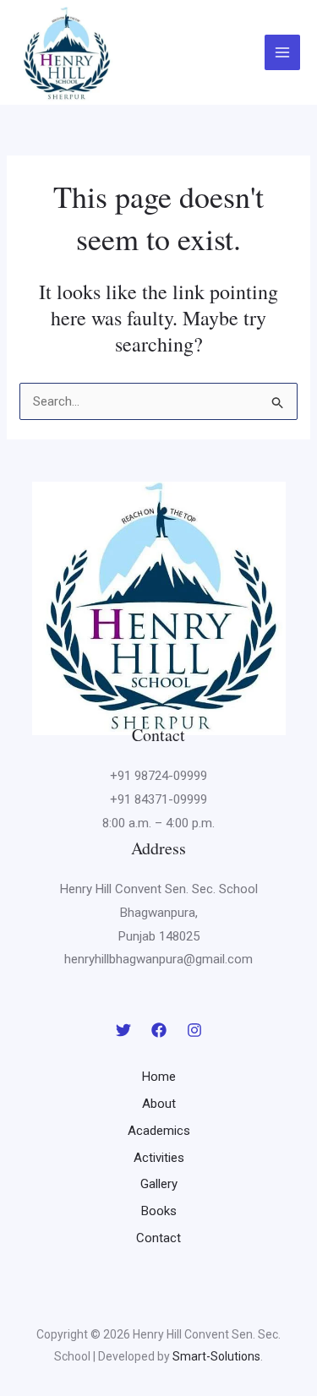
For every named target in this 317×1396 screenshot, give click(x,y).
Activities (159, 1157)
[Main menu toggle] (283, 53)
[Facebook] (159, 1030)
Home (159, 1076)
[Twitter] (123, 1030)
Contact (158, 1238)
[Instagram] (194, 1030)
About (159, 1103)
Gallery (159, 1184)
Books (159, 1211)
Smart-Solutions (216, 1356)
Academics (159, 1130)
